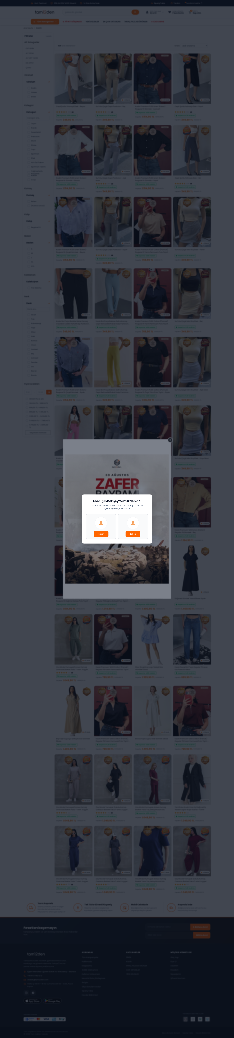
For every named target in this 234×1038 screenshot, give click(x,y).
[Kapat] (148, 498)
